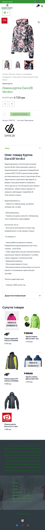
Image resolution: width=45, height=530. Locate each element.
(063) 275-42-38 (7, 2)
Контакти (15, 483)
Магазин (12, 74)
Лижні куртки (17, 77)
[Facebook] (35, 2)
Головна (5, 74)
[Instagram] (38, 2)
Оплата (15, 489)
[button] (42, 6)
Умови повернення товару (22, 501)
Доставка (16, 492)
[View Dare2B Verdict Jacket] (7, 64)
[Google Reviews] (42, 2)
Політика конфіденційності (22, 498)
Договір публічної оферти (22, 495)
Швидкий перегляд (11, 334)
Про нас (15, 486)
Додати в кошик (20, 114)
